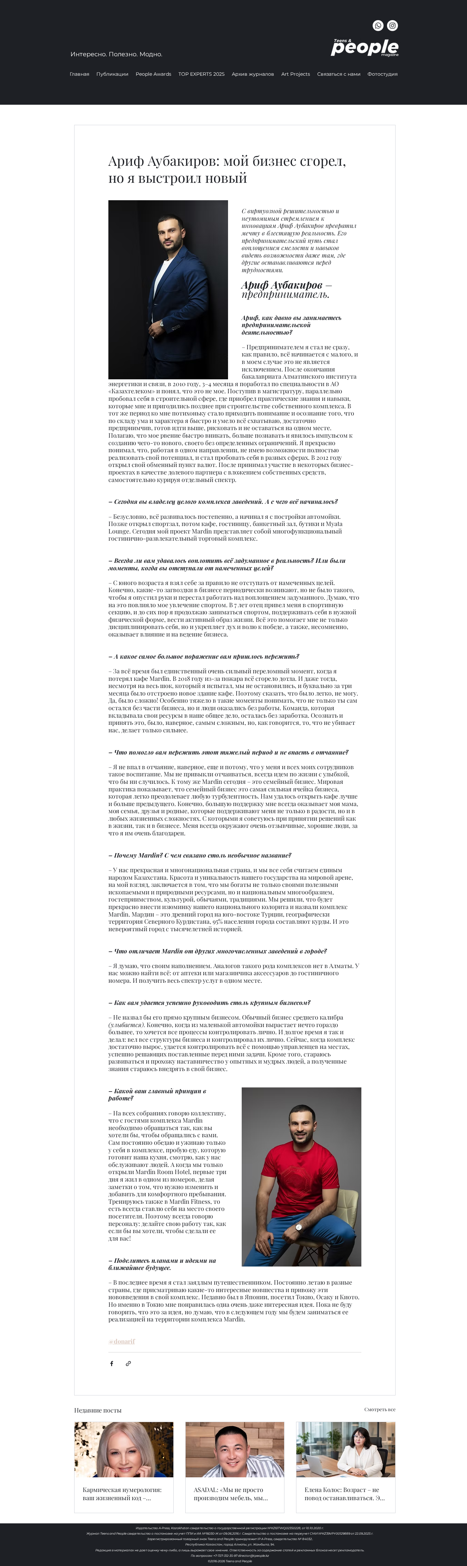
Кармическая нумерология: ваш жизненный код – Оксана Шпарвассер (122, 1493)
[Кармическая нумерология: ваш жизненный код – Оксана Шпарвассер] (124, 1449)
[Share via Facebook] (111, 1363)
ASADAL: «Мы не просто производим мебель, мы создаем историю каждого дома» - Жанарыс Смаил (231, 1493)
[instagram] (392, 25)
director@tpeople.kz (253, 1555)
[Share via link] (128, 1363)
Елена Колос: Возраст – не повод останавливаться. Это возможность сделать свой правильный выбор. (346, 1493)
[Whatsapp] (378, 25)
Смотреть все (380, 1409)
